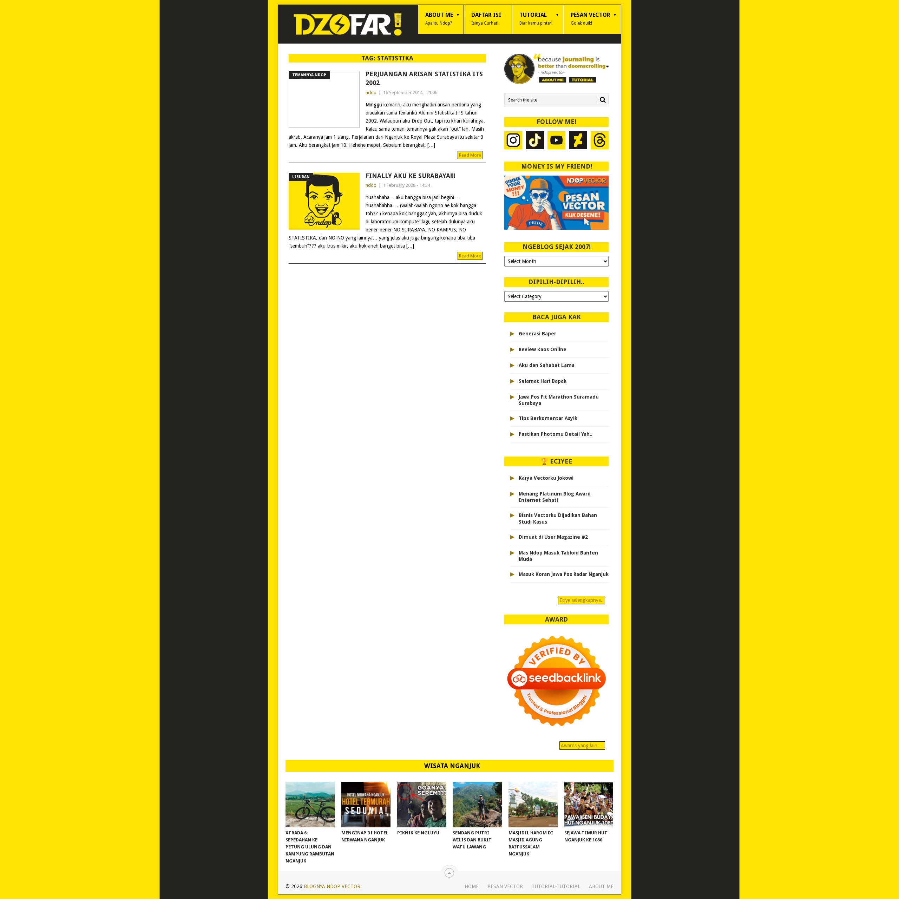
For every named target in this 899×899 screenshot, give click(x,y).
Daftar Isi (486, 19)
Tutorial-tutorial (556, 886)
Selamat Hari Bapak (542, 381)
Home (472, 886)
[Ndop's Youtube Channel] (556, 141)
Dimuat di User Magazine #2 (553, 537)
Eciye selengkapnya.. (581, 600)
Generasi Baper (537, 333)
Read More (470, 155)
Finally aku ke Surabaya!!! (410, 175)
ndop (371, 92)
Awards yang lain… (582, 745)
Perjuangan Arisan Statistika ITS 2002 (424, 78)
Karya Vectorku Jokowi (546, 478)
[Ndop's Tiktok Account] (535, 141)
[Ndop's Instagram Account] (513, 141)
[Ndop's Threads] (600, 141)
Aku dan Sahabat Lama (547, 365)
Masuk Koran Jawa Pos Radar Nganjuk (564, 574)
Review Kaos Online (542, 349)
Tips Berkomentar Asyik (548, 418)
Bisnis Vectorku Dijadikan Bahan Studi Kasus (558, 518)
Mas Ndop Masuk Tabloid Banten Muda (558, 556)
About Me (439, 19)
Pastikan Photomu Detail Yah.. (555, 434)
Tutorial (535, 19)
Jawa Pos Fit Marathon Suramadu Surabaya (559, 400)
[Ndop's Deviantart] (578, 141)
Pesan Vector (590, 19)
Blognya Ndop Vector (332, 886)
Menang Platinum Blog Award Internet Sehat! (555, 497)
